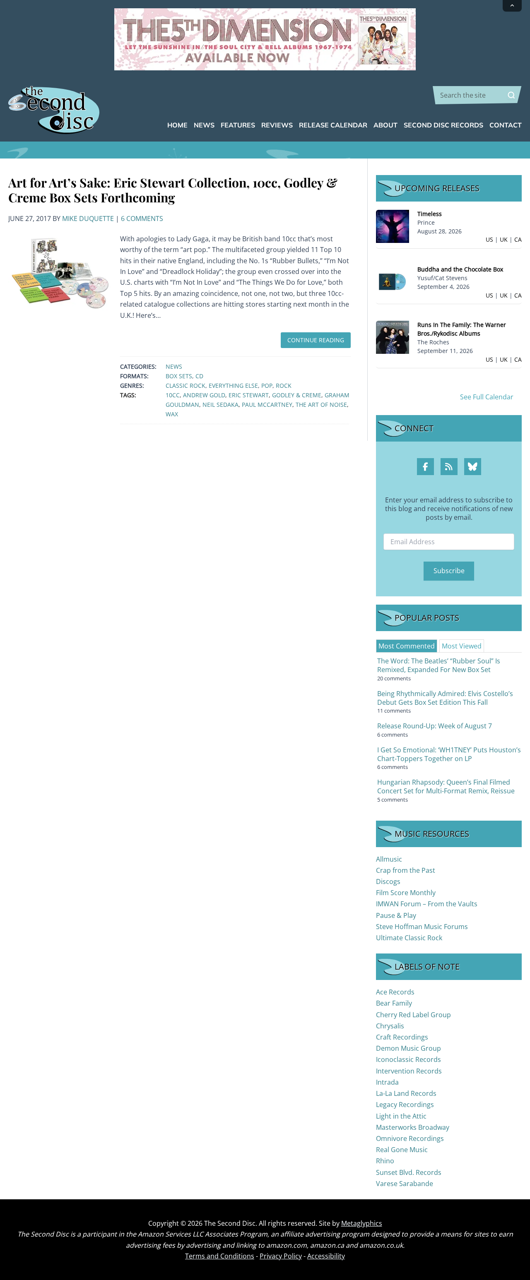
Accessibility (326, 1256)
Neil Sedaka (220, 404)
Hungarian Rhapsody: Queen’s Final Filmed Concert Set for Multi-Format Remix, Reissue (446, 786)
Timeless (429, 214)
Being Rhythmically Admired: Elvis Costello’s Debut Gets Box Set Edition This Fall (445, 698)
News (174, 366)
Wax (172, 414)
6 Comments (142, 218)
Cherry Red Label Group (413, 1014)
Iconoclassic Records (408, 1059)
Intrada (387, 1082)
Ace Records (395, 992)
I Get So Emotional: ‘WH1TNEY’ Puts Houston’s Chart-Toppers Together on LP (449, 754)
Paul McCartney (267, 404)
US (489, 239)
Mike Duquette (88, 218)
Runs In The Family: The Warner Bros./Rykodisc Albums (461, 329)
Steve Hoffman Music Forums (422, 926)
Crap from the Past (405, 870)
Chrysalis (390, 1025)
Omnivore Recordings (410, 1138)
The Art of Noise (321, 404)
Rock (284, 385)
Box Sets (179, 376)
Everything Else (233, 385)
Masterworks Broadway (412, 1127)
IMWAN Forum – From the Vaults (426, 903)
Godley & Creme (296, 395)
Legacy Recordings (405, 1104)
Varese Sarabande (404, 1183)
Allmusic (389, 859)
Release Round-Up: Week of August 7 (434, 725)
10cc (173, 395)
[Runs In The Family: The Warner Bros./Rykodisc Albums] (392, 337)
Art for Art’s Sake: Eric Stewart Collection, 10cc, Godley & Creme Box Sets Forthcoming (172, 190)
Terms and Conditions (219, 1256)
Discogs (388, 881)
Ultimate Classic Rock (409, 937)
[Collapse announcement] (512, 6)
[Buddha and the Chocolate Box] (392, 281)
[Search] (511, 95)
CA (518, 239)
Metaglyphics (361, 1223)
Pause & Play (396, 915)
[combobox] (477, 95)
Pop (266, 385)
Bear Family (394, 1003)
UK (504, 239)
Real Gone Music (402, 1149)
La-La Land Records (406, 1093)
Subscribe (449, 570)
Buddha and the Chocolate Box (460, 269)
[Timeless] (392, 226)
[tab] (406, 646)
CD (199, 376)
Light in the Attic (401, 1116)
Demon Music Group (408, 1048)
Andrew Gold (204, 395)
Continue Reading (315, 340)
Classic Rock (185, 385)
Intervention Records (409, 1071)
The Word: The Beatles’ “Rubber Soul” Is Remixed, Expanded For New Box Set (438, 665)
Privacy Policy (281, 1256)
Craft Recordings (402, 1037)
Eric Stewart (249, 395)
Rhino (385, 1160)
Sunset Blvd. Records (408, 1172)
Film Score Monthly (406, 892)
